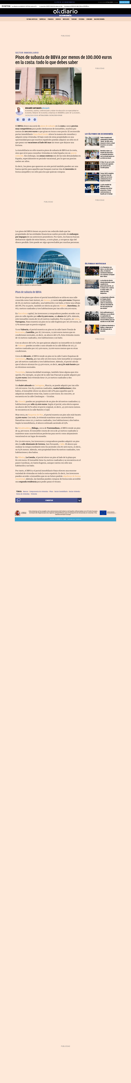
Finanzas (51, 19)
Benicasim (20, 332)
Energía (58, 19)
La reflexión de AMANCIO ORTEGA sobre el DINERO (26, 6)
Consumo (89, 19)
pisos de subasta (47, 126)
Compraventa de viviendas (38, 491)
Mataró (63, 306)
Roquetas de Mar (35, 415)
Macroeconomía (99, 19)
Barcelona (22, 313)
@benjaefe (45, 108)
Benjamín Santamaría (33, 108)
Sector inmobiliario (61, 491)
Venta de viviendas (22, 494)
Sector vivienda (74, 491)
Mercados (66, 19)
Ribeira (21, 457)
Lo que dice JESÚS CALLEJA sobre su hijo (50, 6)
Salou (76, 319)
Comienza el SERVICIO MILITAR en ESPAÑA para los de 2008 (80, 6)
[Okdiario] (65, 11)
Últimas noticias (32, 19)
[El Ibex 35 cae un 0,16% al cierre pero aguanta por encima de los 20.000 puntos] (92, 165)
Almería (21, 401)
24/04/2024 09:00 (31, 115)
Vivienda (81, 19)
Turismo (74, 19)
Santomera (20, 359)
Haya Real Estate (40, 134)
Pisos (51, 491)
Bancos (25, 491)
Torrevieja (20, 372)
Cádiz (61, 444)
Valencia (22, 345)
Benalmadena (24, 428)
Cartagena (39, 385)
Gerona (47, 300)
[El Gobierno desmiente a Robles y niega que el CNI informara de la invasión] (92, 329)
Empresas (43, 19)
